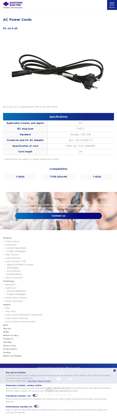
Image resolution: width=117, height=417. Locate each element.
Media (6, 332)
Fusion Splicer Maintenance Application (24, 315)
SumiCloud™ (11, 245)
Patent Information (14, 301)
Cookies (7, 352)
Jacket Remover (13, 258)
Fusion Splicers (12, 241)
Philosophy (13, 268)
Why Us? (7, 328)
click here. (32, 381)
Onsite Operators (16, 248)
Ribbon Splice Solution (16, 298)
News (5, 325)
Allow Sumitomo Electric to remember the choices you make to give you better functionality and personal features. (56, 400)
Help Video (10, 311)
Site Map (7, 342)
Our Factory (13, 271)
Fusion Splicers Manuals (16, 318)
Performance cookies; (19, 406)
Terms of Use (9, 345)
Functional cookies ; (18, 396)
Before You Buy (10, 335)
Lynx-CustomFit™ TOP (15, 261)
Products (7, 238)
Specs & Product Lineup (20, 265)
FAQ (7, 308)
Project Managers (16, 251)
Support (7, 304)
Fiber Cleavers (12, 255)
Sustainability (14, 274)
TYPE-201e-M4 (58, 176)
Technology (8, 281)
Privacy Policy (10, 349)
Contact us (59, 215)
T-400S (20, 176)
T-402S (97, 176)
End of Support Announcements (20, 322)
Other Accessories (14, 278)
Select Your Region (12, 356)
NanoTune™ (10, 285)
